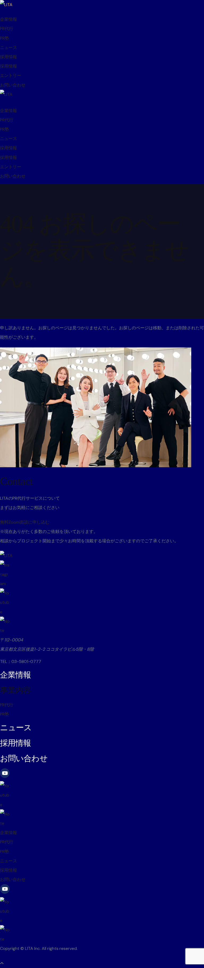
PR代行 (6, 28)
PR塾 (4, 38)
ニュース (8, 47)
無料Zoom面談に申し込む (24, 522)
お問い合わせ (13, 85)
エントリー (10, 75)
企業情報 (8, 19)
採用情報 (8, 57)
